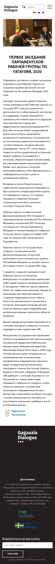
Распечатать (18, 414)
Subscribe (12, 554)
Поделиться (18, 411)
